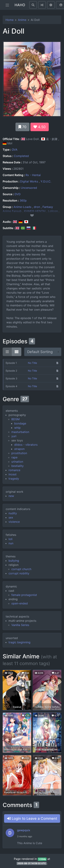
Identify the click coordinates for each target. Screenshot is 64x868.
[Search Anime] (33, 5)
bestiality (17, 466)
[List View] (7, 352)
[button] (32, 215)
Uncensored (29, 188)
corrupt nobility (19, 573)
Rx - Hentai (33, 175)
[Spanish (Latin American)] (34, 228)
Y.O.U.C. (46, 181)
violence (14, 521)
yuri (13, 436)
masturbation (20, 432)
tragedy (14, 478)
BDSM (15, 419)
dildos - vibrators (26, 444)
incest (13, 474)
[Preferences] (51, 5)
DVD (18, 194)
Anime (22, 20)
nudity (13, 513)
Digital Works (29, 181)
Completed (21, 156)
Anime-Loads (22, 207)
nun (11, 543)
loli (10, 539)
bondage (20, 423)
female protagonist (24, 595)
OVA (14, 149)
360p (23, 200)
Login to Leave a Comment (34, 818)
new (11, 496)
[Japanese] (26, 221)
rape (14, 457)
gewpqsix (23, 830)
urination (17, 461)
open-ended (19, 603)
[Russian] (28, 228)
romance (14, 470)
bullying (14, 560)
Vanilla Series (20, 625)
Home (10, 20)
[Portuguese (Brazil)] (23, 228)
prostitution (19, 453)
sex (11, 517)
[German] (20, 221)
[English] (15, 221)
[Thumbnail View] (16, 352)
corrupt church (21, 569)
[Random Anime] (42, 5)
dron (37, 207)
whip (17, 427)
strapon (19, 449)
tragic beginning (19, 642)
